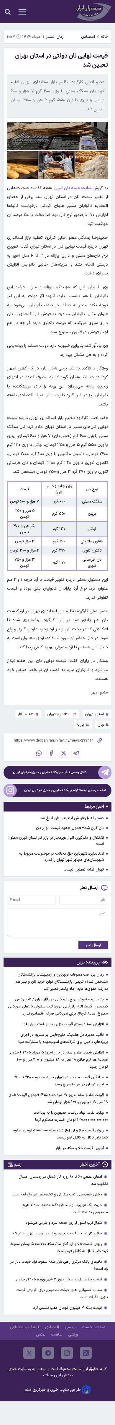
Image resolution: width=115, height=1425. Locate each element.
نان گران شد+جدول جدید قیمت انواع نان (70, 828)
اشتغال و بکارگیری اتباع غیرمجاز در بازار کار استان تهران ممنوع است (55, 841)
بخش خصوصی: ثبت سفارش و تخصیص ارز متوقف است (57, 1194)
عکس (41, 1334)
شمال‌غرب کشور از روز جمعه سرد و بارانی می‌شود (64, 1223)
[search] (8, 12)
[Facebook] (51, 753)
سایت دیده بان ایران (73, 188)
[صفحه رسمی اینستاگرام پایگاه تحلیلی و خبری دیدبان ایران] (10, 790)
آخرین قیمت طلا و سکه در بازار (80, 1148)
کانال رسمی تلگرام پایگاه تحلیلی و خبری (50, 772)
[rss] (86, 1353)
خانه (104, 37)
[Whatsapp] (38, 753)
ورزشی (73, 1334)
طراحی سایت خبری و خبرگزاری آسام (52, 1390)
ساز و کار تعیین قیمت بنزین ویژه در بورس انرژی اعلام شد (57, 1233)
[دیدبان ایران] (93, 11)
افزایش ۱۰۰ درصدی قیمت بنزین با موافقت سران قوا (64, 1024)
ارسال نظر (93, 945)
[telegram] (48, 1353)
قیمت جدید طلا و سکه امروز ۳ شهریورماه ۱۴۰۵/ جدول (59, 1279)
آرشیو (18, 1164)
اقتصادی (88, 37)
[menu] (22, 12)
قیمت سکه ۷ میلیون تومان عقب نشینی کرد (67, 1308)
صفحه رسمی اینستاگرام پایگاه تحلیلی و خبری (65, 790)
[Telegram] (76, 753)
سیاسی (71, 1327)
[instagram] (67, 1353)
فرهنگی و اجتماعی (25, 1327)
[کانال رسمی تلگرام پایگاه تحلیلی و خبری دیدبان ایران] (104, 772)
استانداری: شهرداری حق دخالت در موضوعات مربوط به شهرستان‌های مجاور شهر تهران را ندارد (61, 856)
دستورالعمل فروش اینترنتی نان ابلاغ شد (72, 818)
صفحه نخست (93, 1327)
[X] (63, 753)
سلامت (57, 1334)
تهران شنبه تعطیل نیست (83, 869)
